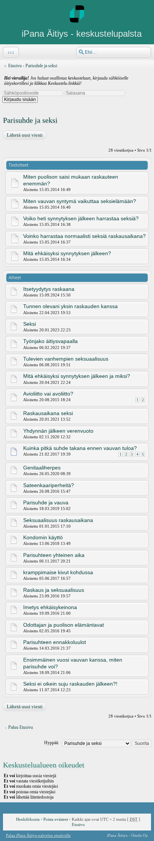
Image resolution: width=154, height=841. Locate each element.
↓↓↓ (10, 52)
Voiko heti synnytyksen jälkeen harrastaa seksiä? (81, 218)
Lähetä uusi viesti (25, 135)
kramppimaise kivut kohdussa (58, 572)
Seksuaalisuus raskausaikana (58, 520)
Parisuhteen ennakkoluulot (54, 642)
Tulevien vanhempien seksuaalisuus (65, 359)
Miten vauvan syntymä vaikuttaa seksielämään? (79, 201)
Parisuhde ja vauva (45, 502)
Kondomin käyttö (43, 537)
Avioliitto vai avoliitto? (48, 394)
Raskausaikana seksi (48, 413)
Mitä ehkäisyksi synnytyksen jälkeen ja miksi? (76, 376)
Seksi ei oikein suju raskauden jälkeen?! (70, 684)
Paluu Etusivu (20, 727)
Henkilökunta (28, 819)
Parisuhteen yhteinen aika (53, 555)
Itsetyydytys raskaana (48, 289)
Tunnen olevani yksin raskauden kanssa (70, 306)
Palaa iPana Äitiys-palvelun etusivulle (38, 835)
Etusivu (15, 65)
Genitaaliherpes (42, 468)
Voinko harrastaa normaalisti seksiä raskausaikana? (84, 236)
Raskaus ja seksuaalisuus (53, 590)
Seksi (29, 324)
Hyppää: (51, 742)
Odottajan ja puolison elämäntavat (63, 625)
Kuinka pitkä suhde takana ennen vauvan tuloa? (80, 448)
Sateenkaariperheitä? (48, 485)
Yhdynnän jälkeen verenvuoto (58, 431)
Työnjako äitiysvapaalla (50, 341)
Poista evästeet (55, 819)
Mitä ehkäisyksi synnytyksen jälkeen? (67, 253)
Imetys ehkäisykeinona (50, 607)
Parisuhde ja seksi (41, 65)
